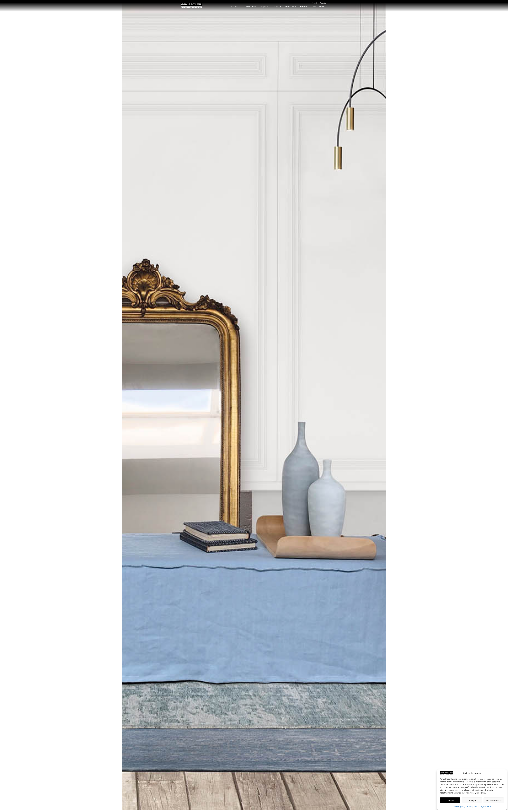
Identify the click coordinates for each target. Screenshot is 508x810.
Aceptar (450, 800)
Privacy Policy (472, 806)
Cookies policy (459, 806)
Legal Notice (485, 806)
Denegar (472, 800)
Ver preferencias (494, 800)
